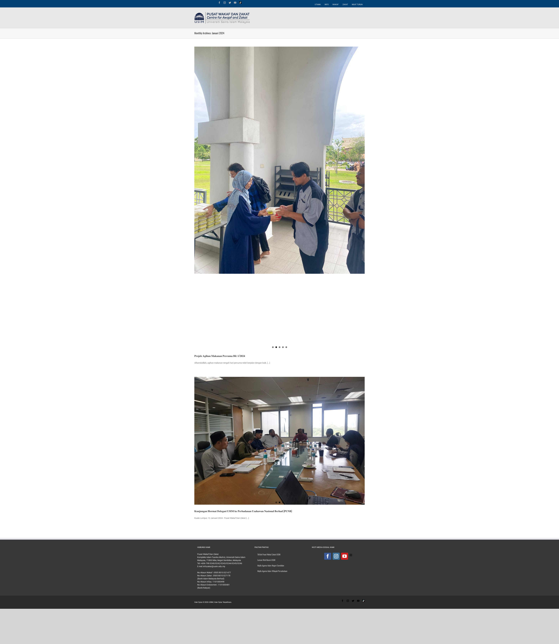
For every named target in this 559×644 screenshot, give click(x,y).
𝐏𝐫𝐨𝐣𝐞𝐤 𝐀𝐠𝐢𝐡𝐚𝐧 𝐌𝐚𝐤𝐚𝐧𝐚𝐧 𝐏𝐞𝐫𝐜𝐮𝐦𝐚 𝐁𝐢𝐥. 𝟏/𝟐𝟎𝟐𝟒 (219, 356)
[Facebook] (327, 556)
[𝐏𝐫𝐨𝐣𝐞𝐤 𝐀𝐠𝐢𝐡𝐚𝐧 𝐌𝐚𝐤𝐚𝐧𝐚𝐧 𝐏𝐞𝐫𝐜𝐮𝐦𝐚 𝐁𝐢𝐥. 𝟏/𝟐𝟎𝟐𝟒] (279, 160)
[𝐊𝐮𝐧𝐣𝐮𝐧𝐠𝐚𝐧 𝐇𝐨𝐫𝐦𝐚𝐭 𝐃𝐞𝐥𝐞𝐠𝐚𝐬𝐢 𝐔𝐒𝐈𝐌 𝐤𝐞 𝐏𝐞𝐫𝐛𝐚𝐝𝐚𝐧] (279, 441)
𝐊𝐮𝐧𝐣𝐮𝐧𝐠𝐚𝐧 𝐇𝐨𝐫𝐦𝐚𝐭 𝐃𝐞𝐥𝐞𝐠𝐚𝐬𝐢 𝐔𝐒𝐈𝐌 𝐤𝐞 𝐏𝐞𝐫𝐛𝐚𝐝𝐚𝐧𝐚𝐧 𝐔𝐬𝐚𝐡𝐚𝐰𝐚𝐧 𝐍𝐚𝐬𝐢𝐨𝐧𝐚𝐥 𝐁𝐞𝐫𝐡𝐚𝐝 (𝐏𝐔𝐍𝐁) (243, 511)
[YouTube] (344, 556)
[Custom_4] (351, 555)
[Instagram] (336, 556)
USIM (211, 602)
